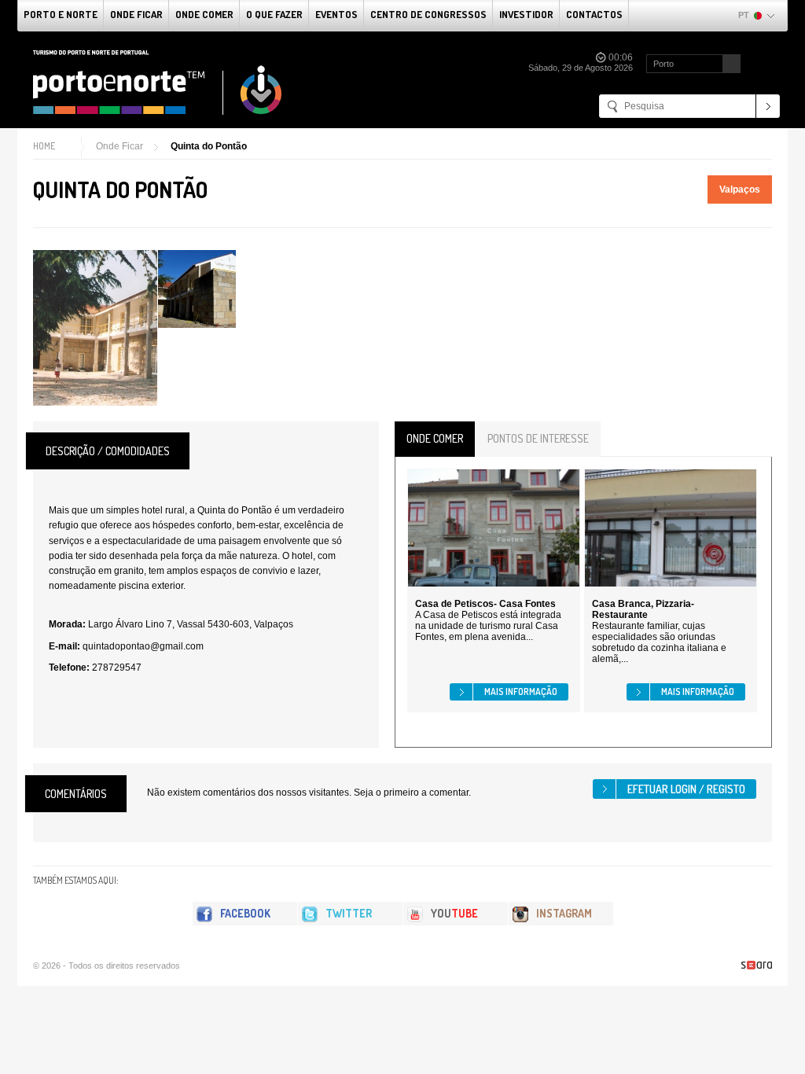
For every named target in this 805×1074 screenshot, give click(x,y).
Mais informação (520, 691)
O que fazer (274, 14)
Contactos (594, 14)
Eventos (336, 14)
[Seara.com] (756, 965)
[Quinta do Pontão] (95, 328)
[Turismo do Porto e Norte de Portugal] (158, 82)
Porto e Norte (60, 14)
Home (44, 146)
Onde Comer (204, 14)
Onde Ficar (136, 14)
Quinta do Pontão (209, 146)
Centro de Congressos (428, 14)
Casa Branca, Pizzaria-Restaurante (643, 609)
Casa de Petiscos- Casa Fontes (485, 603)
